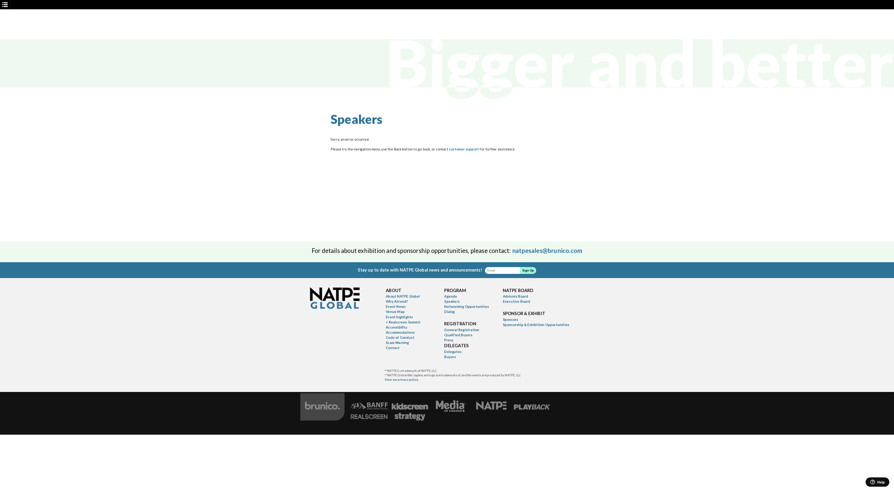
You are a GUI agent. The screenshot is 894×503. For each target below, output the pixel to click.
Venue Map (395, 311)
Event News (396, 306)
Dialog (449, 311)
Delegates (452, 352)
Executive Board (516, 301)
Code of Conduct (400, 337)
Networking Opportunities (466, 306)
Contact (393, 348)
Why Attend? (397, 301)
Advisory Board (515, 296)
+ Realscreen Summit (403, 322)
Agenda (450, 296)
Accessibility (396, 327)
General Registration (461, 330)
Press (448, 340)
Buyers (450, 357)
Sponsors (510, 319)
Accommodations (400, 332)
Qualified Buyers (458, 335)
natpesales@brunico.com (547, 250)
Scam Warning (397, 342)
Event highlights (399, 317)
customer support (464, 149)
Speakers (452, 301)
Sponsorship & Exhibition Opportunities (536, 325)
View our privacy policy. (402, 379)
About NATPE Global (403, 296)
